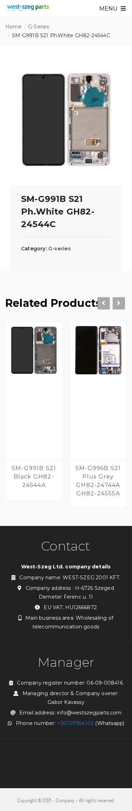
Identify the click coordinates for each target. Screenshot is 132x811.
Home (13, 27)
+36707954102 (75, 723)
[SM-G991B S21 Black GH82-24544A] (34, 352)
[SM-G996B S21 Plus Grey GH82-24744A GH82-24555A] (98, 352)
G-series (38, 27)
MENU (109, 8)
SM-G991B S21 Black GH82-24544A (34, 476)
